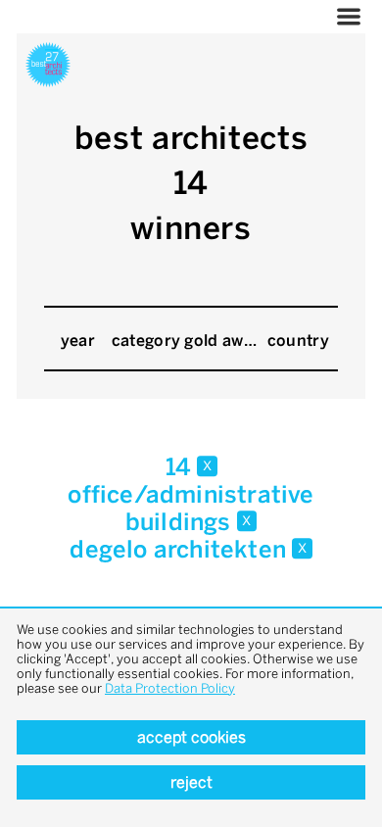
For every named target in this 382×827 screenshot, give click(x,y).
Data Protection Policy (170, 688)
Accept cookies (191, 737)
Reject (191, 782)
